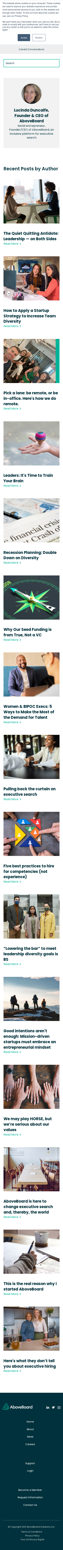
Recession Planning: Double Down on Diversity (30, 555)
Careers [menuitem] (30, 1444)
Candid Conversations (31, 49)
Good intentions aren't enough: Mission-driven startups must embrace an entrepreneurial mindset (30, 1039)
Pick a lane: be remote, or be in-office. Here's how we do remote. (31, 398)
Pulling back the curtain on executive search (30, 791)
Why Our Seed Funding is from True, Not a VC (28, 632)
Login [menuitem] (30, 1471)
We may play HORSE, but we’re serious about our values (28, 1124)
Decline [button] (39, 37)
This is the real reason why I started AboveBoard (30, 1286)
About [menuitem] (30, 1429)
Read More (11, 244)
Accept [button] (24, 37)
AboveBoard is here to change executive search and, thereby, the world (28, 1207)
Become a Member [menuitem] (30, 1490)
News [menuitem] (30, 1436)
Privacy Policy (32, 1535)
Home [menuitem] (30, 1421)
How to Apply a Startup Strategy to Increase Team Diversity (30, 316)
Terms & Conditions (31, 1531)
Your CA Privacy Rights (32, 1539)
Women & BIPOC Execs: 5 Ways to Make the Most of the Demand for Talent (29, 712)
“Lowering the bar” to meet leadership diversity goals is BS (31, 954)
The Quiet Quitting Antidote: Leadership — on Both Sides (31, 236)
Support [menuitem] (30, 1463)
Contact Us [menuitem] (30, 1505)
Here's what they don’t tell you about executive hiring (30, 1363)
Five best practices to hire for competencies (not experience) (29, 871)
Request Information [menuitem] (30, 1497)
